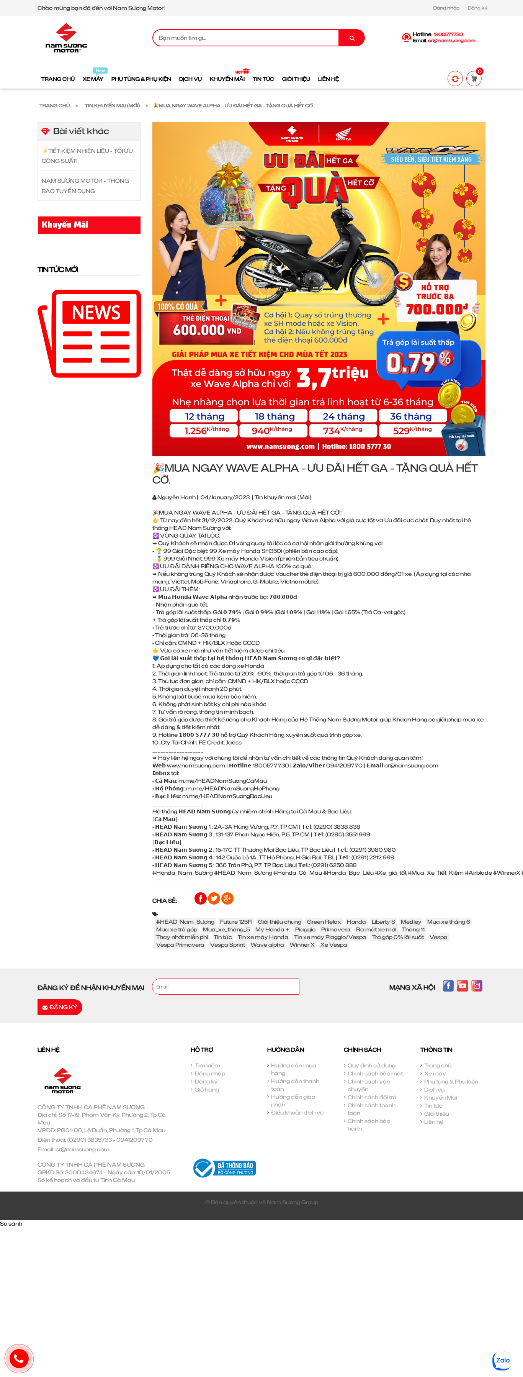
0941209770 (134, 1139)
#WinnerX (506, 872)
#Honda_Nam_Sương (182, 872)
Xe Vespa (333, 944)
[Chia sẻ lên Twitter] (214, 898)
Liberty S (383, 921)
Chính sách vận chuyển (369, 1085)
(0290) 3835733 (89, 1139)
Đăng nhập (446, 8)
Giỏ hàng (206, 1089)
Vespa (439, 937)
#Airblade (478, 872)
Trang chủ (437, 1065)
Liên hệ (433, 1121)
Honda (356, 921)
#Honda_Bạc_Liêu (348, 872)
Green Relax (324, 921)
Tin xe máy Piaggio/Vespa (330, 937)
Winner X (302, 944)
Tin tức (223, 937)
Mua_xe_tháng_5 (226, 929)
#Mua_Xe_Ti (424, 872)
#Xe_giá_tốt (391, 872)
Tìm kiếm (207, 1065)
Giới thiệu (436, 1113)
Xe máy (435, 1073)
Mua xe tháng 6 (448, 921)
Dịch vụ (434, 1089)
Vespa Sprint (227, 944)
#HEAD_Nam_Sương (243, 872)
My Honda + (272, 929)
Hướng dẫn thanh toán (295, 1084)
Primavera (335, 929)
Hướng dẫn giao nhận (293, 1100)
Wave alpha (267, 944)
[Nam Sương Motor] (66, 37)
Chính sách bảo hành (369, 1124)
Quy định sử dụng (372, 1065)
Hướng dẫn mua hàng (293, 1069)
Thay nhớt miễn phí (182, 937)
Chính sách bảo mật (375, 1073)
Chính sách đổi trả (372, 1097)
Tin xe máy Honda (263, 937)
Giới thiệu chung (279, 921)
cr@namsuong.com (83, 1149)
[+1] (227, 898)
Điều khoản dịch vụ (297, 1112)
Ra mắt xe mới (376, 929)
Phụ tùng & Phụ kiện (451, 1081)
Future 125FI (236, 921)
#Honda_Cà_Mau (297, 872)
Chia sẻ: (164, 900)
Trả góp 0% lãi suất (398, 937)
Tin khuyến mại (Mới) (283, 497)
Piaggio (305, 929)
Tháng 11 (413, 929)
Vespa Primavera (180, 944)
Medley (411, 921)
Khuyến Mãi (440, 1097)
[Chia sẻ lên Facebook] (201, 898)
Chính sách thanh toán (372, 1109)
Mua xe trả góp (176, 929)
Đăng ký (477, 8)
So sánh (11, 1223)
